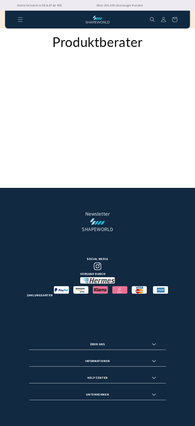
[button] (20, 19)
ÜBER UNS (97, 344)
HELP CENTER (97, 378)
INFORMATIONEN (97, 361)
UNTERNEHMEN (97, 394)
